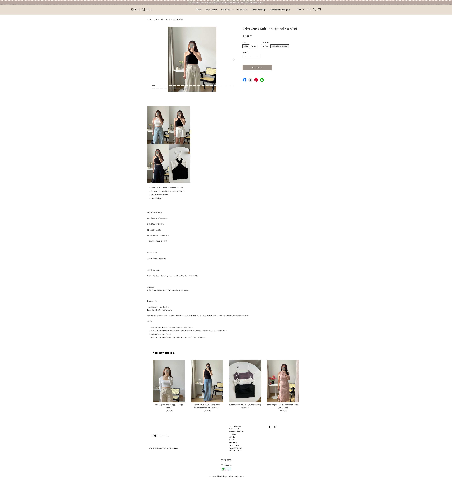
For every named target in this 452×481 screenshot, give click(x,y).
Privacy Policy (226, 476)
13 (203, 85)
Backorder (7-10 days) (279, 46)
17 (219, 85)
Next (233, 60)
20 (231, 85)
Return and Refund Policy (236, 431)
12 (198, 85)
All (156, 19)
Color (244, 43)
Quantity (245, 52)
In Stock (265, 46)
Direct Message (259, 9)
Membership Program (280, 9)
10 (190, 85)
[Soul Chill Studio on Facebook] (270, 428)
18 (223, 85)
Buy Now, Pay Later (234, 429)
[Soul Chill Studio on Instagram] (275, 428)
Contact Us (242, 9)
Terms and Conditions (235, 426)
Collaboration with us (235, 451)
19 (227, 85)
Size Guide (232, 437)
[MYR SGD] (300, 10)
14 (207, 85)
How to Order (233, 434)
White (253, 46)
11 (194, 85)
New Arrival (211, 9)
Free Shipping (233, 442)
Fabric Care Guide (234, 445)
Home (198, 9)
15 (211, 85)
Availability (264, 43)
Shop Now (225, 9)
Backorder (232, 440)
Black (246, 46)
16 (215, 85)
